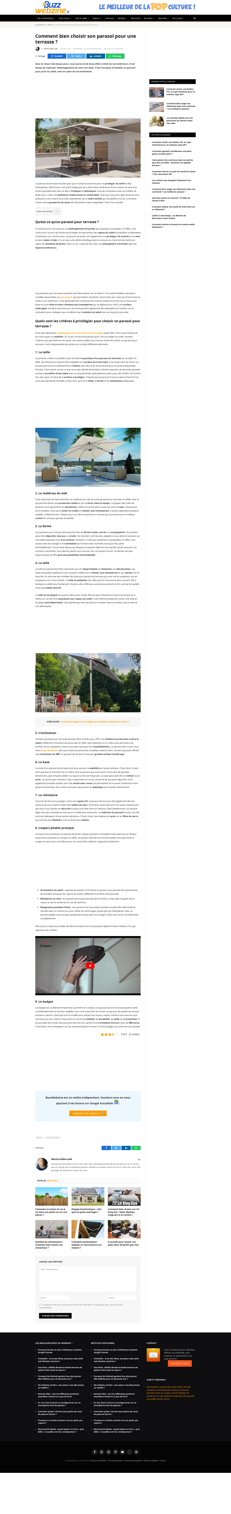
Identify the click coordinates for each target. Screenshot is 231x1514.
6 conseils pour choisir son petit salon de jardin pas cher (123, 1243)
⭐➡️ (87, 1113)
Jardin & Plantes (53, 1137)
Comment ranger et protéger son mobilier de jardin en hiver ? (95, 721)
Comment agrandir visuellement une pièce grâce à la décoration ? (171, 152)
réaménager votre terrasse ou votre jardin (79, 332)
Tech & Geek (81, 18)
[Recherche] (194, 18)
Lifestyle (121, 18)
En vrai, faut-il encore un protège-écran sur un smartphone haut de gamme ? (59, 1404)
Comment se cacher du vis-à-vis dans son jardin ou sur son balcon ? (51, 1212)
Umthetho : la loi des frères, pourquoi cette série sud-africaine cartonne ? (60, 1360)
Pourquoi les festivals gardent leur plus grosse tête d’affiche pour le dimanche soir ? (59, 1377)
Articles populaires (115, 1460)
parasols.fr (67, 297)
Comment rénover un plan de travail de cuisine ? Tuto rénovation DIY (173, 172)
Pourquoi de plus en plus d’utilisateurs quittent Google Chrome (60, 1351)
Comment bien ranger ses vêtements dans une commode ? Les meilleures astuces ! (180, 106)
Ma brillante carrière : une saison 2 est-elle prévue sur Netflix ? (61, 1386)
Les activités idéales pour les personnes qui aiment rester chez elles (179, 120)
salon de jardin (49, 750)
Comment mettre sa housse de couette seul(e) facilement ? (173, 225)
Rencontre (136, 18)
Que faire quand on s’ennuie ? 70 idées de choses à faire (171, 199)
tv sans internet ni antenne (169, 1396)
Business (148, 18)
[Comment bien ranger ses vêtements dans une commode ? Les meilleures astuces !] (156, 107)
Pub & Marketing (45, 18)
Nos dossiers (152, 1386)
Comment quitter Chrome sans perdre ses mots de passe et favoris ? (60, 1412)
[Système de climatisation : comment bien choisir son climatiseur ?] (51, 1229)
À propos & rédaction (98, 1460)
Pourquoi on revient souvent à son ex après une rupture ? (60, 1421)
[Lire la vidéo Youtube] (90, 965)
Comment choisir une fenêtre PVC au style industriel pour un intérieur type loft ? (180, 92)
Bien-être (162, 18)
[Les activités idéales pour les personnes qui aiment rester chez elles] (156, 121)
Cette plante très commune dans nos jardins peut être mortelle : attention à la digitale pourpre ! (172, 162)
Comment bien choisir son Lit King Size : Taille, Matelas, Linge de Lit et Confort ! (123, 1212)
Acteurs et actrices (180, 1390)
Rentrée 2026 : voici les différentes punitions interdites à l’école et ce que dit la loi (58, 1395)
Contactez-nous (180, 1363)
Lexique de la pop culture (171, 1386)
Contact (162, 1460)
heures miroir (163, 1399)
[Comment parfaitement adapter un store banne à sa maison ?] (88, 1229)
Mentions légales (151, 1460)
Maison (96, 18)
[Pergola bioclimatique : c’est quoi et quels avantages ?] (88, 1196)
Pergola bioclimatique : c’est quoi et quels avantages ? (86, 1211)
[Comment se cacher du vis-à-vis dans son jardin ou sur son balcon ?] (51, 1196)
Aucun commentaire (94, 49)
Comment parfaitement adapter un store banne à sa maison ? (87, 1245)
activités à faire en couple (158, 1392)
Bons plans (177, 18)
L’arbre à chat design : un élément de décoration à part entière (169, 216)
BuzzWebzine (40, 25)
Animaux (109, 18)
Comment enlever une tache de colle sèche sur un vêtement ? (173, 208)
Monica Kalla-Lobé (51, 49)
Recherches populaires (134, 1460)
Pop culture (64, 18)
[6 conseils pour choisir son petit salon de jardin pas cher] (124, 1229)
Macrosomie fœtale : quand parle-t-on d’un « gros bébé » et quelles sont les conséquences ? (61, 1430)
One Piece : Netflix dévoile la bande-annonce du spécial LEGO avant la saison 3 (60, 1368)
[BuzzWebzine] (52, 7)
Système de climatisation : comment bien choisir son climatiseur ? (49, 1245)
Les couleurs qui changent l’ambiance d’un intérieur (171, 181)
